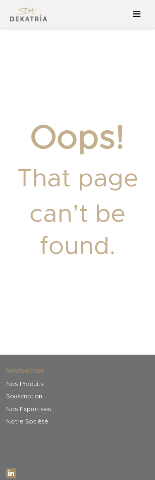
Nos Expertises (28, 409)
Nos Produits (25, 384)
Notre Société (27, 422)
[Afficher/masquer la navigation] (136, 14)
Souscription (24, 396)
